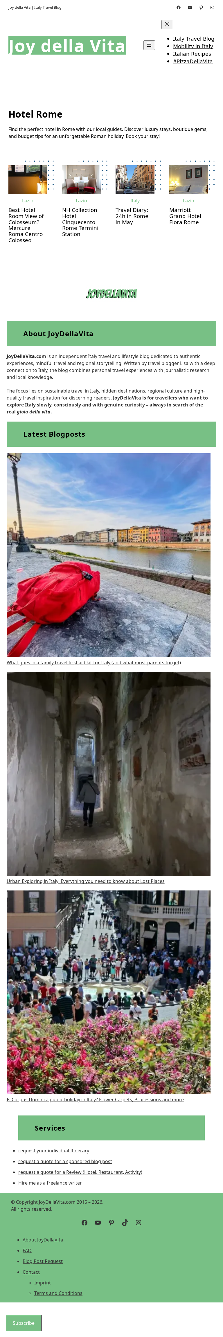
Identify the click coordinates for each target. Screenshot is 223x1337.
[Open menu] (149, 45)
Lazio (27, 200)
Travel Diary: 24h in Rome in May (132, 216)
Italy (135, 200)
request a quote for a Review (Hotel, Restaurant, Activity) (80, 1172)
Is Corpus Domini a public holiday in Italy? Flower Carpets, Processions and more (95, 1099)
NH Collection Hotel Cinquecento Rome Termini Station (80, 222)
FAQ (27, 1250)
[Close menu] (167, 24)
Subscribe (24, 1323)
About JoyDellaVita (43, 1240)
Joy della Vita (67, 45)
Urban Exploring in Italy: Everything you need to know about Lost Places (86, 881)
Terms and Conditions (58, 1293)
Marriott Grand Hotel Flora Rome (185, 216)
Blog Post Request (43, 1261)
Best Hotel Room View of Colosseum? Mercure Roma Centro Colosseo (26, 225)
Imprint (42, 1283)
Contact (31, 1272)
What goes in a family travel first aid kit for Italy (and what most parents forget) (94, 662)
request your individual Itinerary (53, 1150)
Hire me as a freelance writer (50, 1183)
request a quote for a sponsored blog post (65, 1161)
